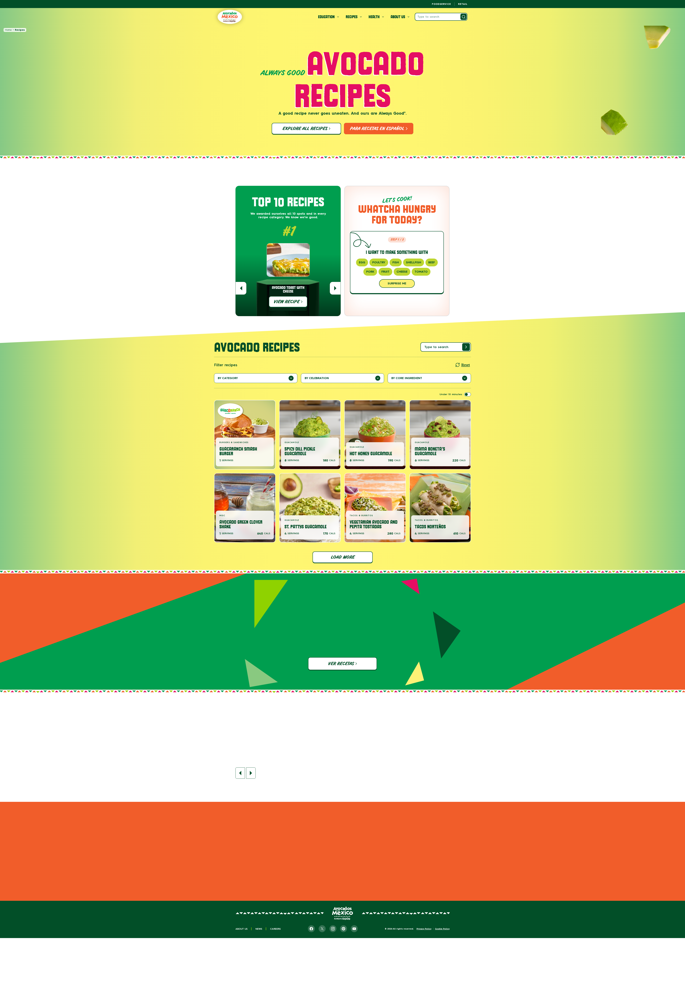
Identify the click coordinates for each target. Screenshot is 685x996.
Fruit (385, 271)
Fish (395, 262)
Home (8, 29)
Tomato (421, 271)
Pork (370, 271)
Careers (275, 929)
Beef (431, 262)
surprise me (397, 283)
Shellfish (413, 262)
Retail (462, 4)
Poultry (378, 262)
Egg (362, 262)
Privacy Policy (424, 929)
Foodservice (441, 4)
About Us (241, 929)
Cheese (402, 271)
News (258, 929)
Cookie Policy (442, 929)
